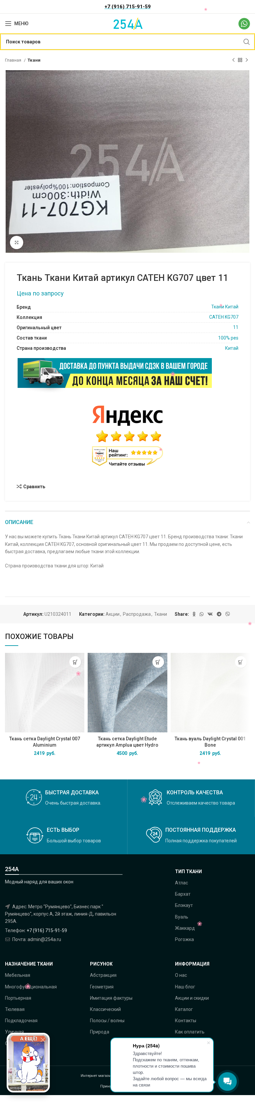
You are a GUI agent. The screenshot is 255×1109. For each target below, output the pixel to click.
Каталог (184, 1009)
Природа (99, 1031)
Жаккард (185, 928)
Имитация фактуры (111, 998)
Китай (231, 348)
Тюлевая (15, 1009)
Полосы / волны (107, 1020)
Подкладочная (21, 1020)
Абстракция (103, 975)
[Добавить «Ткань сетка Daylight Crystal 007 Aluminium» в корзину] (75, 662)
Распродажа (137, 614)
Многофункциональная (31, 986)
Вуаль (181, 917)
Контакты (185, 1020)
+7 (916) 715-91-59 (47, 930)
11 (235, 327)
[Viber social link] (227, 614)
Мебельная (17, 975)
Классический (105, 1009)
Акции (113, 614)
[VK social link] (210, 614)
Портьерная (18, 998)
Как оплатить (190, 1031)
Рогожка (184, 939)
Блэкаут (184, 905)
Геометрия (102, 986)
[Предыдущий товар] (233, 60)
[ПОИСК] (246, 41)
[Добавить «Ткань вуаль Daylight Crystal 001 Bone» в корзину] (241, 662)
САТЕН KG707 (223, 317)
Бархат (183, 894)
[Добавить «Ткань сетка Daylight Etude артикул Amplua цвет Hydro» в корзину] (158, 662)
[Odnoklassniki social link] (194, 614)
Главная (13, 60)
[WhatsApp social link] (202, 614)
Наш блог (185, 986)
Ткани (34, 60)
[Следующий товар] (246, 60)
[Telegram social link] (219, 614)
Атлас (181, 882)
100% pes (228, 338)
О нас (181, 975)
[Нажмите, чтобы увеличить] (16, 242)
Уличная (14, 1031)
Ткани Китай (224, 306)
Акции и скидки (192, 998)
